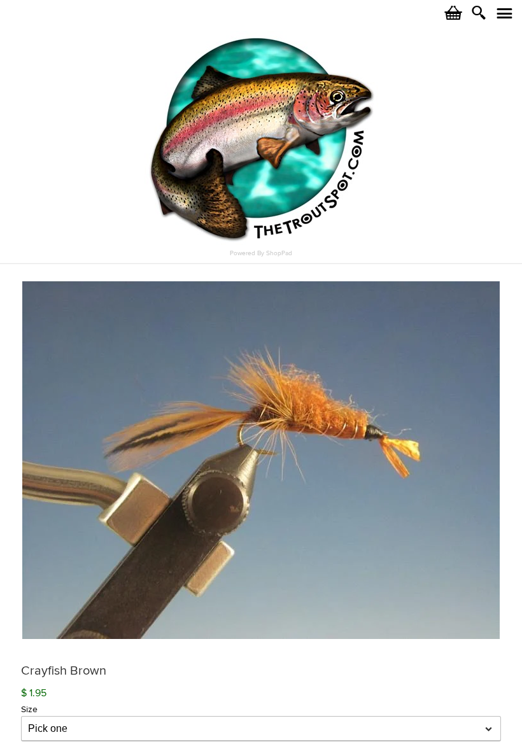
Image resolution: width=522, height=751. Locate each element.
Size (29, 709)
